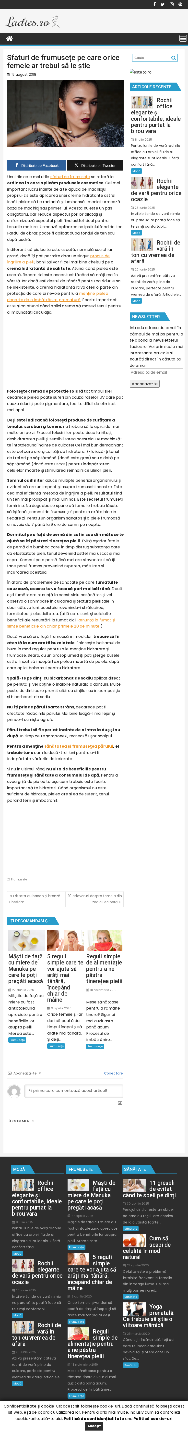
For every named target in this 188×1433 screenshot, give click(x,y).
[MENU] (183, 38)
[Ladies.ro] (9, 38)
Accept (94, 1425)
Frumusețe (19, 879)
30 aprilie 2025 (137, 1203)
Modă (136, 171)
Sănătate (130, 1229)
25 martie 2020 (138, 1334)
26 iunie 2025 (144, 208)
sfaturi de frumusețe (70, 177)
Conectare (113, 1073)
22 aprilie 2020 (137, 1265)
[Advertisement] (65, 354)
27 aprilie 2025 (23, 990)
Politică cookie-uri (153, 1418)
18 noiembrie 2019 (103, 990)
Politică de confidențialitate (93, 1418)
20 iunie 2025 (144, 269)
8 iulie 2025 (143, 139)
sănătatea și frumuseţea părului (78, 746)
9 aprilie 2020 (60, 1008)
